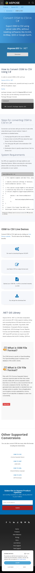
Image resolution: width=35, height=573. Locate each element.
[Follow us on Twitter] (10, 522)
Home (17, 529)
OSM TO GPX (18, 475)
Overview (17, 54)
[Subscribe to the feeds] (29, 522)
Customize (10, 567)
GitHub (5, 214)
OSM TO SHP (17, 461)
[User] (29, 2)
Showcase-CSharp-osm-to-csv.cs (11, 212)
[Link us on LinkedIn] (14, 522)
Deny (24, 567)
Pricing (17, 537)
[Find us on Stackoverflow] (18, 522)
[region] (17, 193)
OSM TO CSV (17, 454)
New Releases (17, 534)
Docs (17, 540)
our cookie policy (22, 559)
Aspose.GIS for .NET (7, 80)
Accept (18, 562)
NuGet (3, 89)
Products (17, 532)
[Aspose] (12, 2)
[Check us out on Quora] (21, 522)
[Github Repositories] (25, 522)
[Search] (33, 2)
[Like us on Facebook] (6, 522)
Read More (6, 404)
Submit (18, 508)
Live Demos (17, 543)
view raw (30, 212)
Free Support (17, 546)
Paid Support (17, 548)
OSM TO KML (17, 468)
